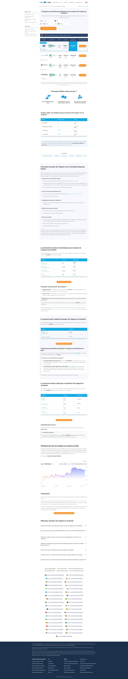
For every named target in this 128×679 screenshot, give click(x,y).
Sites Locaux (82, 661)
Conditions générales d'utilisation (86, 665)
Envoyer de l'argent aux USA (37, 667)
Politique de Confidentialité (85, 667)
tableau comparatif (78, 501)
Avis (61, 2)
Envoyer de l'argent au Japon (37, 663)
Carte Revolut (50, 663)
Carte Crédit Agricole (52, 665)
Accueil (41, 6)
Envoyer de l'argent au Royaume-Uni (39, 670)
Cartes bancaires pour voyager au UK (71, 661)
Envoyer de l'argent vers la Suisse (38, 665)
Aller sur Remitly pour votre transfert (64, 343)
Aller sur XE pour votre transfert (64, 281)
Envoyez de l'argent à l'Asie (62, 568)
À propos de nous (83, 659)
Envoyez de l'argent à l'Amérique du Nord (75, 568)
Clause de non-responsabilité (84, 6)
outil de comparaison (74, 181)
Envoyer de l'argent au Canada (38, 661)
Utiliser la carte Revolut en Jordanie (31, 35)
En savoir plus (68, 84)
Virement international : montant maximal (30, 20)
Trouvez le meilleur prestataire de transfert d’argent (64, 513)
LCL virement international (69, 670)
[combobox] (59, 21)
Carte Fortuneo (51, 667)
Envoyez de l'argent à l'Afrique (50, 568)
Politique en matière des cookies (86, 672)
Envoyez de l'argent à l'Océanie (62, 570)
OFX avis (50, 672)
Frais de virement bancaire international (29, 17)
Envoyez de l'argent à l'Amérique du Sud (76, 570)
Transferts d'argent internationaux (48, 6)
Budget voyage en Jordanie (29, 29)
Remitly (59, 130)
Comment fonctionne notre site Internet (88, 663)
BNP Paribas (72, 193)
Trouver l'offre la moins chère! (48, 28)
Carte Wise (50, 661)
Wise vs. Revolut (67, 665)
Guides (65, 2)
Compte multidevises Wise (53, 670)
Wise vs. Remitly (67, 667)
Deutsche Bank (78, 193)
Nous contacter (83, 670)
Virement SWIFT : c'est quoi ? (30, 14)
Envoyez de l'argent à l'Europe (49, 570)
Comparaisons (71, 2)
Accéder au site (82, 55)
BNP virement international (69, 672)
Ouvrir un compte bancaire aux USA (71, 663)
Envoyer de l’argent (55, 2)
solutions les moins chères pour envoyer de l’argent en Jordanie (64, 309)
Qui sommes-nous (79, 2)
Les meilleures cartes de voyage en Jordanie (30, 31)
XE (58, 122)
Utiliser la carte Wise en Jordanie (30, 33)
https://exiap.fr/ (40, 643)
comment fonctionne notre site (54, 655)
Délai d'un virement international (30, 22)
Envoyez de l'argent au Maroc (37, 672)
